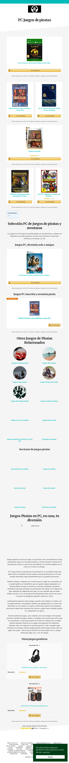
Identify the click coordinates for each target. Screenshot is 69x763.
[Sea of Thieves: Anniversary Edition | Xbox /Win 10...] (34, 50)
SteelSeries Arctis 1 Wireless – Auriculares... (35, 667)
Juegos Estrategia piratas (20, 401)
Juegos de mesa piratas (20, 363)
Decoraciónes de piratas (19, 469)
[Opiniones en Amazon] (33, 155)
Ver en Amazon (35, 70)
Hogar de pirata (19, 507)
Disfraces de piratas (49, 507)
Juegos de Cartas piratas (20, 420)
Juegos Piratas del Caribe (49, 382)
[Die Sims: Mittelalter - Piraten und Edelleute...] (49, 181)
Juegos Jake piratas (49, 363)
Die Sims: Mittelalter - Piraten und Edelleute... (49, 195)
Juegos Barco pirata (49, 420)
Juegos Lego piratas (20, 382)
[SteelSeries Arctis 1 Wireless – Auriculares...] (34, 662)
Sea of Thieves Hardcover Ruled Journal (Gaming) (49, 109)
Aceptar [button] (50, 757)
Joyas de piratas (20, 488)
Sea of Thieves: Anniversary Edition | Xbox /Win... (34, 63)
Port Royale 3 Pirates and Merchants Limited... (34, 275)
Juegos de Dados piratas (49, 401)
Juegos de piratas (49, 469)
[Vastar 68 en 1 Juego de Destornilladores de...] (34, 701)
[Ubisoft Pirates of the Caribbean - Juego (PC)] (20, 95)
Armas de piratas (49, 488)
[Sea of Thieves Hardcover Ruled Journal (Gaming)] (49, 95)
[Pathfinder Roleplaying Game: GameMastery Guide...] (20, 181)
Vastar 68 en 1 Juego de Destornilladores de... (34, 706)
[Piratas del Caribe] (34, 138)
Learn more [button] (46, 752)
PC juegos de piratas (49, 439)
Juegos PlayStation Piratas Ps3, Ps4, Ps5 (20, 440)
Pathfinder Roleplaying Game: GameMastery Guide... (20, 195)
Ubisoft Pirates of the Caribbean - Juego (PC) (20, 109)
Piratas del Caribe (34, 151)
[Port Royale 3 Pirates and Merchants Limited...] (34, 262)
